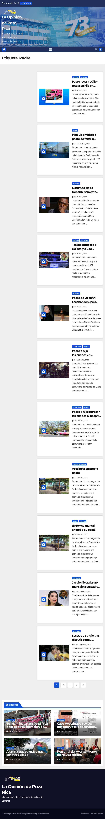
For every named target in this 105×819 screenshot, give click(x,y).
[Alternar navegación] (50, 49)
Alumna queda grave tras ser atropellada (24, 753)
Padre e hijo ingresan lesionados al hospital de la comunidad (86, 416)
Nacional (84, 77)
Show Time (76, 578)
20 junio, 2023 (80, 91)
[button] (96, 49)
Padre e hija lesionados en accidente (81, 355)
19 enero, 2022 (81, 421)
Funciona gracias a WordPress (13, 814)
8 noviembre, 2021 (82, 645)
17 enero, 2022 (81, 478)
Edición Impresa (97, 814)
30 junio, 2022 (80, 197)
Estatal (75, 77)
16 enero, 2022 (81, 535)
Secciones (85, 814)
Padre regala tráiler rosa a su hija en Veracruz (85, 86)
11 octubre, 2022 (82, 144)
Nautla (60, 748)
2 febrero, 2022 (81, 360)
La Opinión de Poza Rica (12, 23)
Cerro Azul (77, 346)
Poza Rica (84, 240)
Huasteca (76, 631)
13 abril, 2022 (80, 307)
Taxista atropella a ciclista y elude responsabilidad (84, 249)
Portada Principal (79, 464)
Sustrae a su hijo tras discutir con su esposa (85, 640)
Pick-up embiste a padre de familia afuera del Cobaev (84, 139)
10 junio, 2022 (80, 254)
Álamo (75, 130)
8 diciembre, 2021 (82, 591)
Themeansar (44, 814)
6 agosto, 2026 (15, 731)
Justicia (76, 240)
